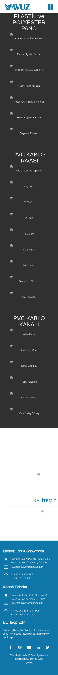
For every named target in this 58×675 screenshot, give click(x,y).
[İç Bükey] (29, 242)
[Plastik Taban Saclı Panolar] (29, 47)
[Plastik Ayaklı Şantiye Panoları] (29, 110)
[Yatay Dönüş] (29, 195)
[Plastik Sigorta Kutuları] (29, 62)
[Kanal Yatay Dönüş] (29, 422)
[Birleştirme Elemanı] (29, 289)
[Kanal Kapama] (29, 390)
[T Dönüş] (29, 210)
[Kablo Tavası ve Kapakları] (29, 179)
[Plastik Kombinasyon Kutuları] (29, 78)
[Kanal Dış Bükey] (29, 358)
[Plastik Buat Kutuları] (29, 94)
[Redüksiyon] (29, 274)
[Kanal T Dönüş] (29, 406)
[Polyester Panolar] (29, 141)
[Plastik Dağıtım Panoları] (29, 126)
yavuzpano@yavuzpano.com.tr (27, 566)
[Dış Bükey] (29, 226)
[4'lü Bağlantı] (29, 258)
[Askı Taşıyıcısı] (29, 305)
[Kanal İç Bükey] (29, 374)
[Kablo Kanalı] (29, 343)
